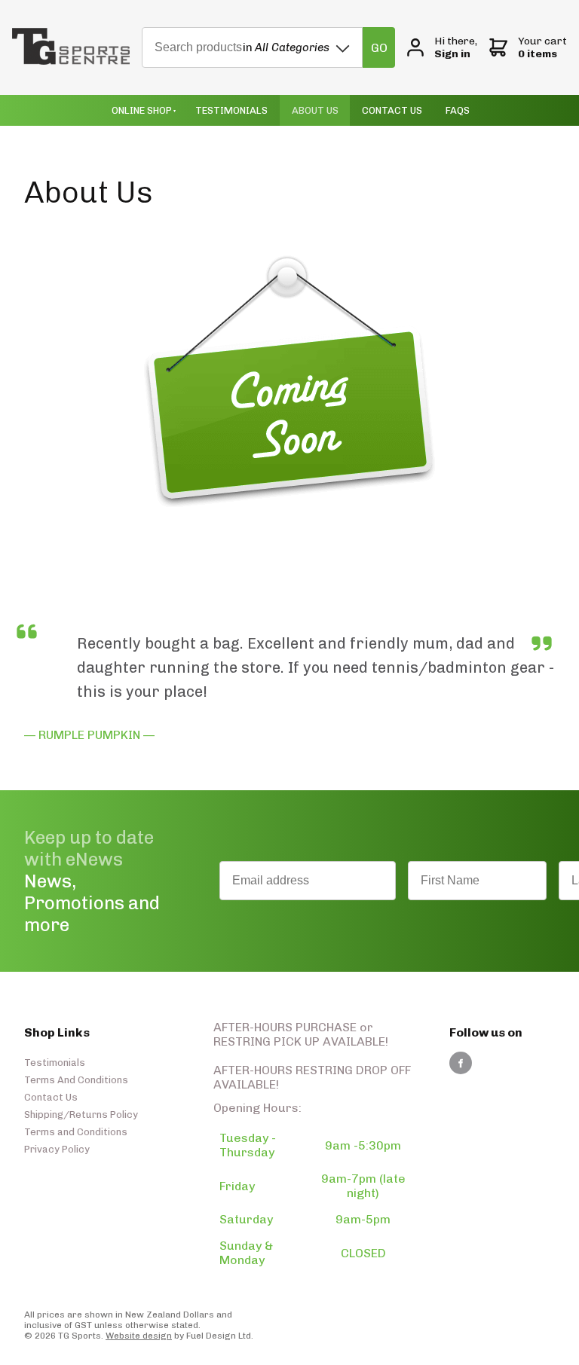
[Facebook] (460, 1063)
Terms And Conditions (76, 1080)
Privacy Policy (57, 1149)
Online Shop (142, 110)
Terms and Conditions (75, 1132)
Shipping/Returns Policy (81, 1114)
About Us (315, 110)
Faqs (458, 110)
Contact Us (392, 110)
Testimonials (231, 110)
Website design (139, 1335)
